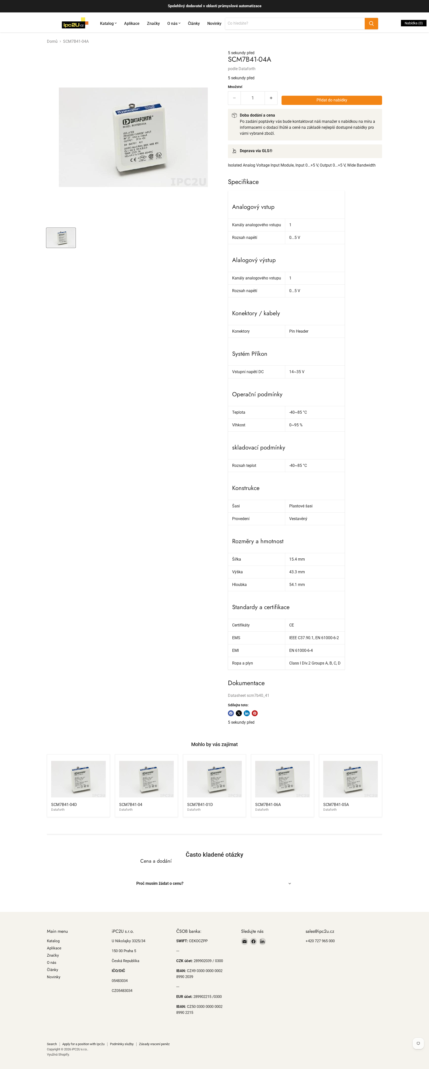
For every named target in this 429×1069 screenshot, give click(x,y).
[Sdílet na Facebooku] (231, 713)
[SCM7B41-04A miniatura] (60, 238)
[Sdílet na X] (239, 713)
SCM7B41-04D (64, 804)
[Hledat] (371, 23)
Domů (52, 41)
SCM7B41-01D (200, 804)
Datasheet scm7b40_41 (248, 695)
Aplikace (132, 23)
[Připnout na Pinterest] (255, 713)
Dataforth (247, 68)
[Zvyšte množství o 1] (271, 98)
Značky (153, 23)
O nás (172, 23)
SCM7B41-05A (336, 804)
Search (52, 1044)
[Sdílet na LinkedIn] (247, 713)
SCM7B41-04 (130, 804)
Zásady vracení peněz (154, 1044)
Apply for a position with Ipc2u (83, 1044)
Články (194, 23)
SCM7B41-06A (268, 804)
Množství (235, 87)
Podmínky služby (122, 1044)
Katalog (107, 23)
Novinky (214, 23)
